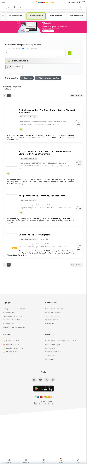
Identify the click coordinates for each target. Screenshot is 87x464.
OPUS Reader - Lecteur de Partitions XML (60, 341)
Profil (78, 462)
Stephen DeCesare (60, 121)
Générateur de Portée (53, 352)
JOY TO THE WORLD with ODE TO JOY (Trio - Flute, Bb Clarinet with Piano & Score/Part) (45, 152)
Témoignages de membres (13, 316)
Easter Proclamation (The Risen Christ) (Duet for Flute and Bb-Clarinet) (47, 111)
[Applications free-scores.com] (3, 16)
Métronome (49, 359)
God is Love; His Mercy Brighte (29, 247)
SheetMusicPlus (50, 124)
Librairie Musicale (12, 344)
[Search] (69, 53)
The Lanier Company (51, 166)
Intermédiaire (44, 239)
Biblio (43, 462)
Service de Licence (52, 316)
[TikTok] (52, 379)
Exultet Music (39, 124)
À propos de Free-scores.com (14, 309)
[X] (46, 379)
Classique (23, 205)
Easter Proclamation (26, 124)
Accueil (8, 462)
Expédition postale (14, 49)
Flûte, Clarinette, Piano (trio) (49, 78)
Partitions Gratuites (13, 341)
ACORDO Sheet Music (47, 208)
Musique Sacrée (25, 121)
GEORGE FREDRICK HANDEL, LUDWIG (44, 163)
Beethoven (28, 78)
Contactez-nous (9, 312)
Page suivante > (76, 95)
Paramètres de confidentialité (14, 327)
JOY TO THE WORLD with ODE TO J (31, 166)
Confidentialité (8, 323)
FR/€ (83, 1)
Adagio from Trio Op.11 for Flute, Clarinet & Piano (42, 196)
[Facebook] (34, 379)
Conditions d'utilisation (11, 320)
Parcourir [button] (26, 462)
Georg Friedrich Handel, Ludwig (42, 121)
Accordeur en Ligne (52, 344)
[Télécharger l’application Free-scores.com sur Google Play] (43, 389)
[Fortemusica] (35, 403)
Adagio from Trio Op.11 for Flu (29, 208)
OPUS (61, 462)
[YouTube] (40, 379)
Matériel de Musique (13, 352)
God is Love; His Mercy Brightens (34, 235)
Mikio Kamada (49, 205)
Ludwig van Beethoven (35, 205)
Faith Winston (49, 244)
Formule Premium (51, 320)
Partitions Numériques (14, 348)
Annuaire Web (50, 348)
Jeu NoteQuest (50, 355)
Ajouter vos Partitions (53, 312)
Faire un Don (49, 323)
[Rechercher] (81, 7)
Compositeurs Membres (54, 309)
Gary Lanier (62, 163)
